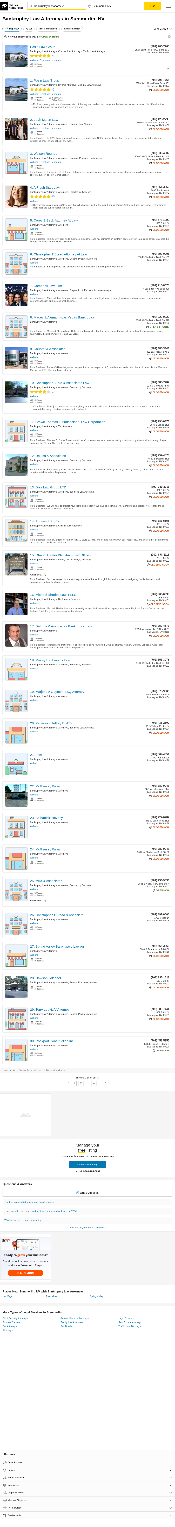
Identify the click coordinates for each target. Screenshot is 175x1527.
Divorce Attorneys (67, 85)
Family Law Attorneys (69, 559)
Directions (45, 60)
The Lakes (51, 1296)
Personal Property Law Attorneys (86, 158)
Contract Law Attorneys (81, 124)
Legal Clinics (125, 1318)
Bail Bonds (66, 1326)
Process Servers (11, 1322)
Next (106, 1083)
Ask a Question (89, 1192)
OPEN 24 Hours (50, 36)
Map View (14, 29)
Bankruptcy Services (80, 387)
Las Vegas (8, 1296)
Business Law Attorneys (82, 491)
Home (6, 1070)
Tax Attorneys (65, 426)
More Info (56, 60)
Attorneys (63, 124)
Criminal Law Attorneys (70, 51)
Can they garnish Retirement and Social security (29, 1202)
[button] (168, 6)
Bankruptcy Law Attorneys (43, 51)
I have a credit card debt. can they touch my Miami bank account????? (40, 1211)
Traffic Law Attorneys (94, 51)
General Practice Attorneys (83, 258)
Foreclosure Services (80, 192)
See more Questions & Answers (87, 1227)
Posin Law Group (43, 47)
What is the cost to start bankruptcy (22, 1220)
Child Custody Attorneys (15, 1318)
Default (164, 28)
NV (13, 1070)
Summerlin (24, 1070)
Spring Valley (96, 1296)
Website (34, 60)
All (30, 29)
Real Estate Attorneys (130, 1322)
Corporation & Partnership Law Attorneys (90, 290)
